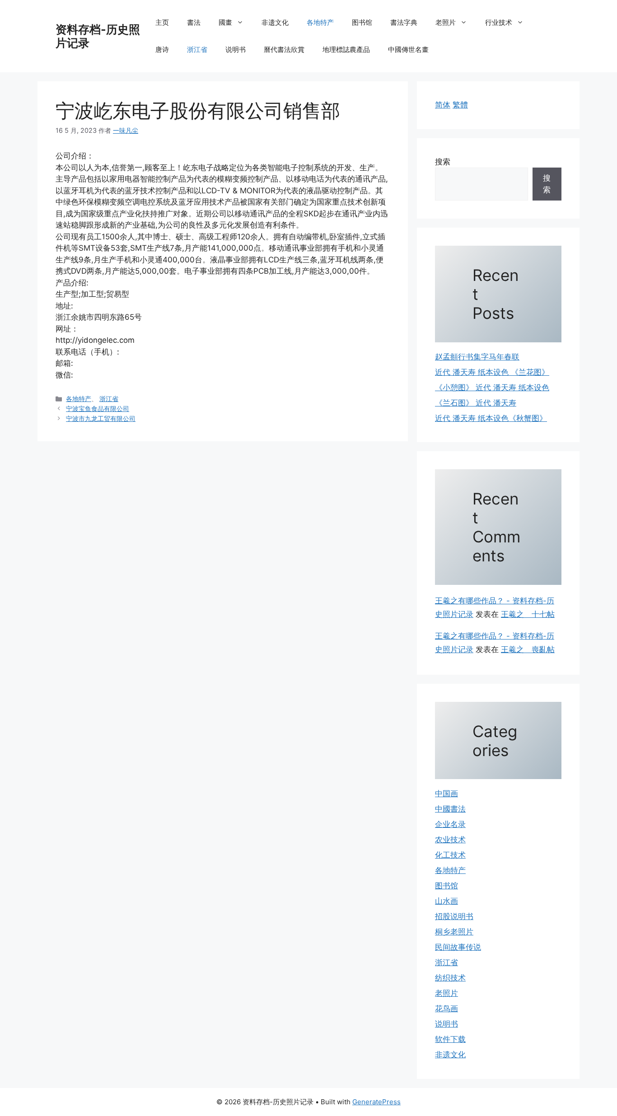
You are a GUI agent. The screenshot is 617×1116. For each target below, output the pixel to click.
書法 (194, 22)
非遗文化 (275, 22)
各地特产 (320, 22)
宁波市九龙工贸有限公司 (101, 418)
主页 (162, 22)
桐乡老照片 (454, 931)
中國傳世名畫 (408, 49)
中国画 (446, 793)
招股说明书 (454, 916)
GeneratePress (376, 1101)
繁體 (460, 104)
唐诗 (162, 49)
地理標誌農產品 (346, 49)
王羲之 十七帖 (528, 614)
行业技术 (498, 22)
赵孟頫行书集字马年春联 (477, 356)
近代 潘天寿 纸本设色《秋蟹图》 (491, 418)
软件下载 (450, 1039)
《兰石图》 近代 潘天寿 (475, 402)
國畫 (225, 22)
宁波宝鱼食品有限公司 (97, 408)
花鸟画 (446, 1008)
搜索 (442, 161)
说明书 (235, 49)
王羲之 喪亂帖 (528, 649)
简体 (442, 104)
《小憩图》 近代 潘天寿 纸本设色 (492, 387)
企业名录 (450, 824)
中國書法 (450, 808)
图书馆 (362, 22)
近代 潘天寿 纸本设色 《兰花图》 (492, 372)
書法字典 (403, 22)
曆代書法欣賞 (284, 49)
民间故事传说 (458, 947)
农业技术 (450, 839)
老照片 (445, 22)
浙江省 (197, 49)
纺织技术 (450, 977)
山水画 (446, 901)
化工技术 (450, 854)
